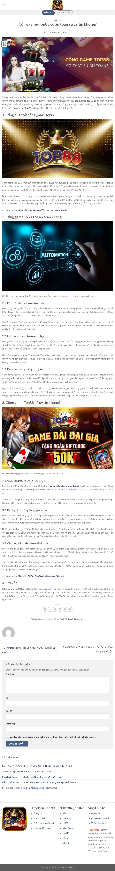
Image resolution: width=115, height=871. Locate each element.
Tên (8, 698)
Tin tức (57, 20)
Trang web (10, 724)
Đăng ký (38, 813)
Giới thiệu (96, 813)
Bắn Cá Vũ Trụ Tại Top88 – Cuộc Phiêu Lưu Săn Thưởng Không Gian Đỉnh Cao (39, 782)
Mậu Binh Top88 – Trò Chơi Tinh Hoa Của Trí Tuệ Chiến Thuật (32, 776)
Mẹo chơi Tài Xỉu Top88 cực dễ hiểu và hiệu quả (41, 576)
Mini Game (68, 828)
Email (9, 711)
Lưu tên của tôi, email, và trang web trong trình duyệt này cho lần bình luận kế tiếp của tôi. (53, 737)
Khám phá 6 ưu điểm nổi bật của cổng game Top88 (42, 210)
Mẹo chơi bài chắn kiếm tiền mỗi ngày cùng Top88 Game (29, 787)
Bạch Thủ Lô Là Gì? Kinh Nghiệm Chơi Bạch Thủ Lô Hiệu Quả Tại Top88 (37, 766)
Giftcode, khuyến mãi (44, 823)
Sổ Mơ (66, 842)
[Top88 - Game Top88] (57, 5)
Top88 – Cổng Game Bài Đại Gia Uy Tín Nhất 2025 (26, 771)
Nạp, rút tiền (40, 818)
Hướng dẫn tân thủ (43, 828)
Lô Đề (65, 823)
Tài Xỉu (66, 838)
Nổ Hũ (66, 833)
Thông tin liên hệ (99, 823)
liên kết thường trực (75, 619)
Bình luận (11, 674)
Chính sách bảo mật (100, 818)
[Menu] (3, 5)
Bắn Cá (66, 813)
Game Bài (67, 818)
